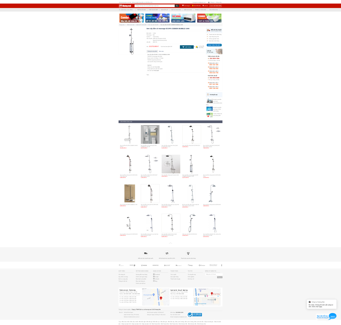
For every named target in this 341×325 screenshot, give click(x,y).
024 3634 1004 (127, 293)
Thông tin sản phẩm (152, 51)
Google (157, 276)
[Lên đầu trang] (170, 243)
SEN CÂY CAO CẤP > (142, 24)
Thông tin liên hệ (123, 281)
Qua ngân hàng (174, 276)
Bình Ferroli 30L (156, 324)
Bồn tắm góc (164, 321)
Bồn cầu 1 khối (134, 321)
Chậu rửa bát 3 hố (126, 324)
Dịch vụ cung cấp (123, 279)
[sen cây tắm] (148, 267)
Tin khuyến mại (192, 274)
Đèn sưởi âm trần (198, 321)
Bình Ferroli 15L (174, 324)
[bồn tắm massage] (171, 267)
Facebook (157, 274)
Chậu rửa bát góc (208, 321)
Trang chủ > (122, 24)
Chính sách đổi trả (140, 283)
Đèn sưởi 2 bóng (189, 321)
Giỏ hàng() (187, 5)
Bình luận (161, 51)
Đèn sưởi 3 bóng (179, 321)
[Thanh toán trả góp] (214, 46)
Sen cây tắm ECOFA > (154, 24)
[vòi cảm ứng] (160, 267)
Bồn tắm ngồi (142, 321)
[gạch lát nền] (194, 267)
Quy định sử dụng (123, 276)
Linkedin (157, 279)
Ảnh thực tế (191, 279)
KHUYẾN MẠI (197, 5)
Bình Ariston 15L (201, 324)
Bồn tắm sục (156, 321)
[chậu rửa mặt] (137, 267)
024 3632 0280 (180, 293)
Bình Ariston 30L (183, 324)
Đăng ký (212, 2)
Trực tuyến (173, 274)
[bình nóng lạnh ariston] (217, 267)
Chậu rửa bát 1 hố (146, 324)
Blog (156, 281)
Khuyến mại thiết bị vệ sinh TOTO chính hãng (217, 109)
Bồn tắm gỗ (149, 321)
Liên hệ (206, 5)
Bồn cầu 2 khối (125, 321)
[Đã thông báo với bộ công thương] (195, 316)
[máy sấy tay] (183, 267)
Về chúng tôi (122, 274)
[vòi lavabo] (125, 267)
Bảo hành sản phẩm (141, 279)
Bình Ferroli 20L (165, 324)
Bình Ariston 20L (192, 324)
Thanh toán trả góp (175, 279)
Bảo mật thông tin (140, 281)
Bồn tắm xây (171, 321)
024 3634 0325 (136, 293)
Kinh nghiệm (191, 276)
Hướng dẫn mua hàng (141, 274)
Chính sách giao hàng (141, 276)
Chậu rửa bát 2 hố (136, 324)
